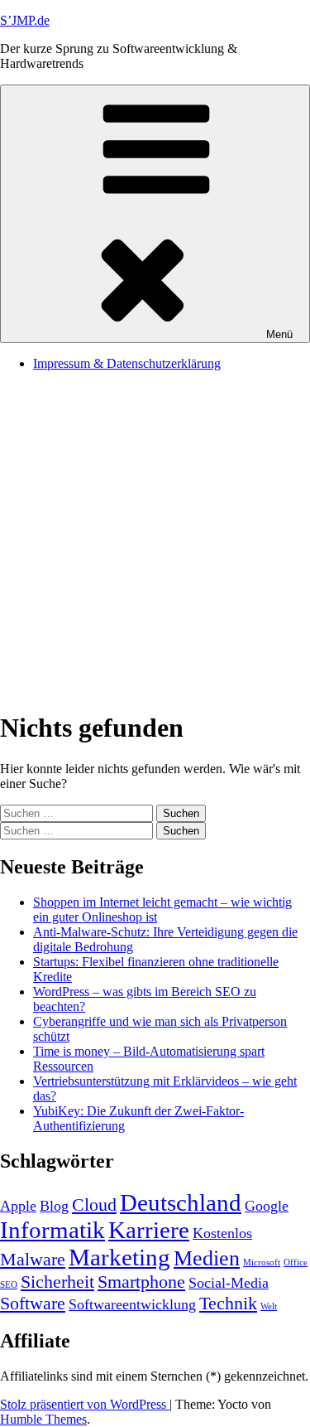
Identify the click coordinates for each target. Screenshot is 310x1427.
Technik (228, 1303)
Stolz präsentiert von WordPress (84, 1404)
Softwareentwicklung (132, 1304)
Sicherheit (57, 1281)
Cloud (94, 1204)
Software (32, 1303)
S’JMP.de (25, 20)
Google (267, 1205)
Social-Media (228, 1283)
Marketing (119, 1257)
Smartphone (141, 1281)
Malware (32, 1259)
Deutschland (180, 1202)
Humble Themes (43, 1419)
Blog (54, 1205)
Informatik (52, 1230)
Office (296, 1262)
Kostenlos (222, 1233)
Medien (207, 1258)
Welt (268, 1306)
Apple (18, 1205)
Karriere (148, 1230)
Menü (279, 334)
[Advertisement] (155, 540)
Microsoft (261, 1262)
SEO (8, 1284)
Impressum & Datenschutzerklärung (127, 363)
